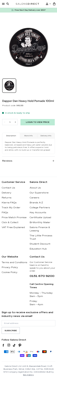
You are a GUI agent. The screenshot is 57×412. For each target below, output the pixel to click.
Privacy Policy (10, 267)
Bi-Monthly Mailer (40, 222)
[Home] (27, 4)
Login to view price (37, 122)
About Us (35, 187)
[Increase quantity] (15, 122)
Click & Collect (10, 222)
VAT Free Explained (13, 227)
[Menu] (3, 3)
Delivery (6, 192)
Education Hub (38, 248)
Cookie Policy (9, 272)
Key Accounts (38, 212)
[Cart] (54, 3)
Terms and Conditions (14, 262)
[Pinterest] (20, 345)
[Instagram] (8, 345)
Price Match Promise (14, 217)
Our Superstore (39, 192)
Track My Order (11, 207)
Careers (34, 197)
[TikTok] (14, 345)
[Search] (7, 3)
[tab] (9, 85)
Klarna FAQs (9, 202)
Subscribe (11, 330)
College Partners (40, 207)
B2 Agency (28, 375)
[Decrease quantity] (4, 122)
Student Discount (40, 243)
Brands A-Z (36, 202)
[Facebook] (3, 345)
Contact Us (8, 187)
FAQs (5, 212)
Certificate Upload (40, 217)
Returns (6, 197)
